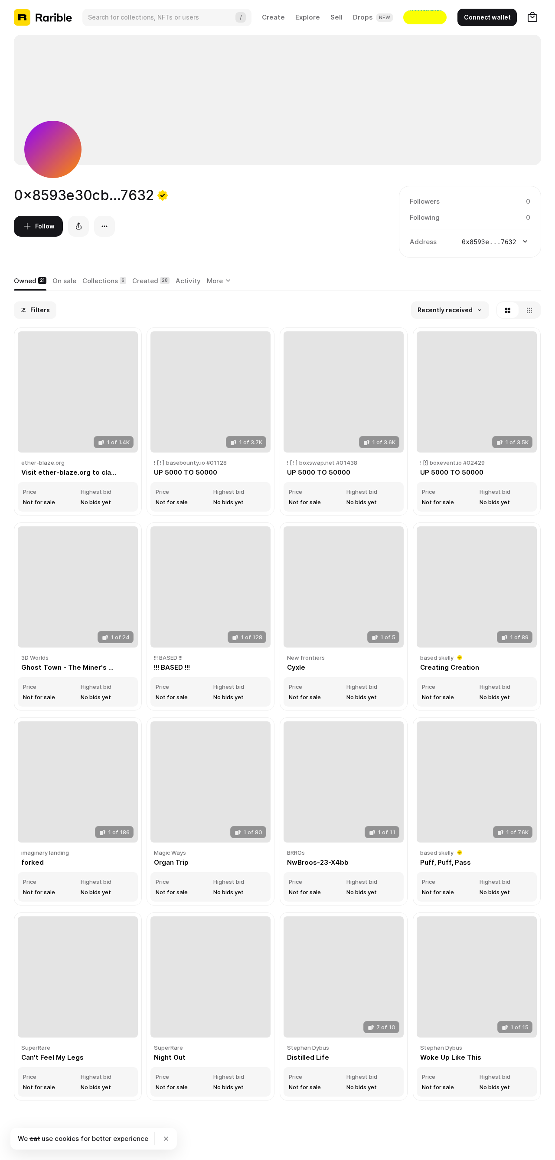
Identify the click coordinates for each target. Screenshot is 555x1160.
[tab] (30, 281)
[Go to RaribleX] (425, 17)
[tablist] (220, 281)
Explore (307, 17)
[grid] (277, 715)
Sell (336, 17)
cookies (67, 1138)
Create (273, 17)
